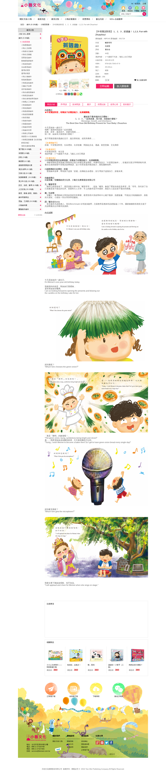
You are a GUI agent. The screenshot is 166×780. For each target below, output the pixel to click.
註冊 (144, 4)
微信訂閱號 (118, 696)
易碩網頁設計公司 (83, 772)
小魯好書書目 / (72, 19)
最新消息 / (43, 19)
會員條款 (84, 741)
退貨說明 (70, 747)
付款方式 (70, 744)
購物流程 (70, 741)
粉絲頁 (130, 11)
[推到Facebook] (111, 743)
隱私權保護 (85, 744)
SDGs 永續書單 (116, 19)
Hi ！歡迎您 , (136, 4)
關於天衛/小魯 (58, 741)
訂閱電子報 (51, 696)
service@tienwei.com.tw (41, 751)
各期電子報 (73, 696)
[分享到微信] (81, 95)
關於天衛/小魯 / (27, 19)
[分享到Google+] (97, 743)
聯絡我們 (84, 747)
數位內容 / (101, 19)
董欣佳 (107, 49)
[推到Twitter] (106, 743)
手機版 (136, 11)
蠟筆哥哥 (108, 43)
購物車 (143, 11)
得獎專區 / (87, 19)
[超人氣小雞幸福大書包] (63, 91)
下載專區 (96, 696)
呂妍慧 (107, 46)
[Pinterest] (102, 743)
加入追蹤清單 (141, 80)
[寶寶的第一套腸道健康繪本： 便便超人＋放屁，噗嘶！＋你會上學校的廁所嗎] (75, 91)
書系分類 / (56, 19)
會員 (123, 11)
